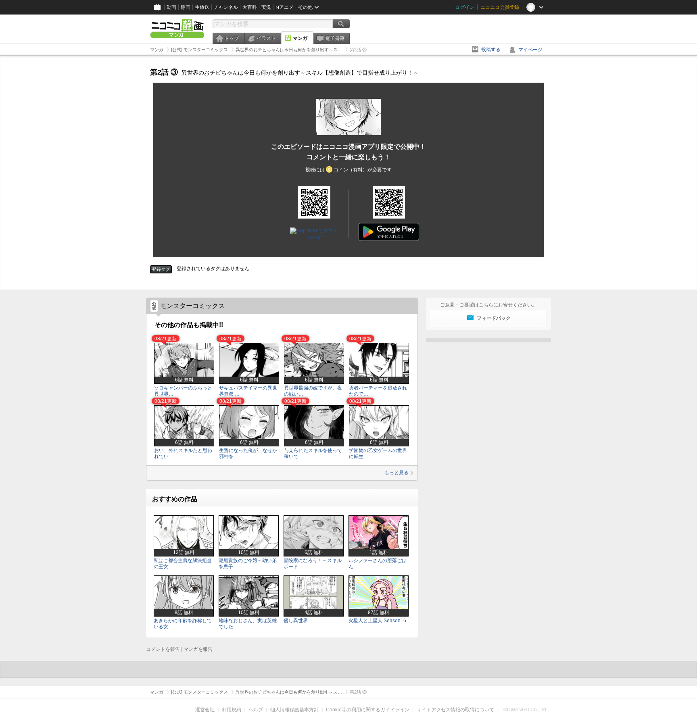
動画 (171, 7)
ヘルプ (255, 710)
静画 (185, 7)
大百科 (249, 7)
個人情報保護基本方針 (294, 710)
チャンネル (226, 7)
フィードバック (494, 318)
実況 (266, 7)
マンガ (300, 38)
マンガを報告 (198, 649)
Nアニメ (284, 7)
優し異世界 (296, 620)
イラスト (266, 38)
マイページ (530, 49)
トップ (231, 38)
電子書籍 (334, 38)
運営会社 (205, 710)
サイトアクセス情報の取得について (455, 710)
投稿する (491, 49)
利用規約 (231, 710)
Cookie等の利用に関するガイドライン (367, 710)
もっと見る (396, 472)
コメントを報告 (163, 649)
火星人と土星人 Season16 (377, 620)
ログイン (464, 7)
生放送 (202, 7)
